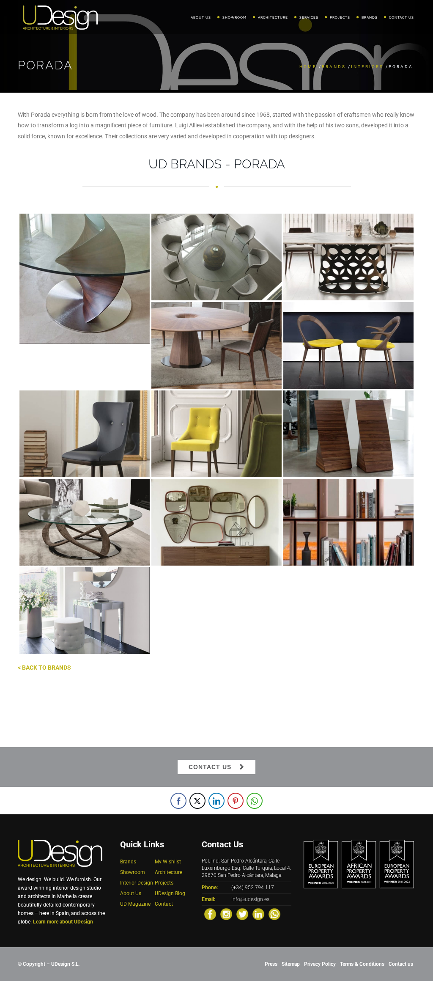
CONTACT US (401, 17)
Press (271, 964)
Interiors (367, 66)
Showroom (132, 872)
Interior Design (136, 883)
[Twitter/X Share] (197, 801)
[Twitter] (242, 914)
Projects (164, 883)
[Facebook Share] (178, 801)
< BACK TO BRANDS (44, 667)
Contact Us (210, 767)
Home (308, 66)
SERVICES (308, 17)
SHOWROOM (234, 17)
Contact (164, 904)
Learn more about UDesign (63, 922)
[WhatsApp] (274, 914)
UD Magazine (135, 904)
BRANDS (370, 17)
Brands (334, 66)
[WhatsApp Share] (255, 801)
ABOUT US (201, 17)
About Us (130, 893)
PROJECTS (340, 17)
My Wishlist (168, 862)
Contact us (401, 964)
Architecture (168, 872)
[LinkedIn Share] (216, 801)
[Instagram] (226, 914)
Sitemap (291, 964)
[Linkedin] (258, 914)
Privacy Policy (320, 964)
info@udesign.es (250, 899)
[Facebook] (210, 914)
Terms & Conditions (362, 964)
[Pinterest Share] (235, 801)
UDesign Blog (170, 893)
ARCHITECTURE (273, 17)
